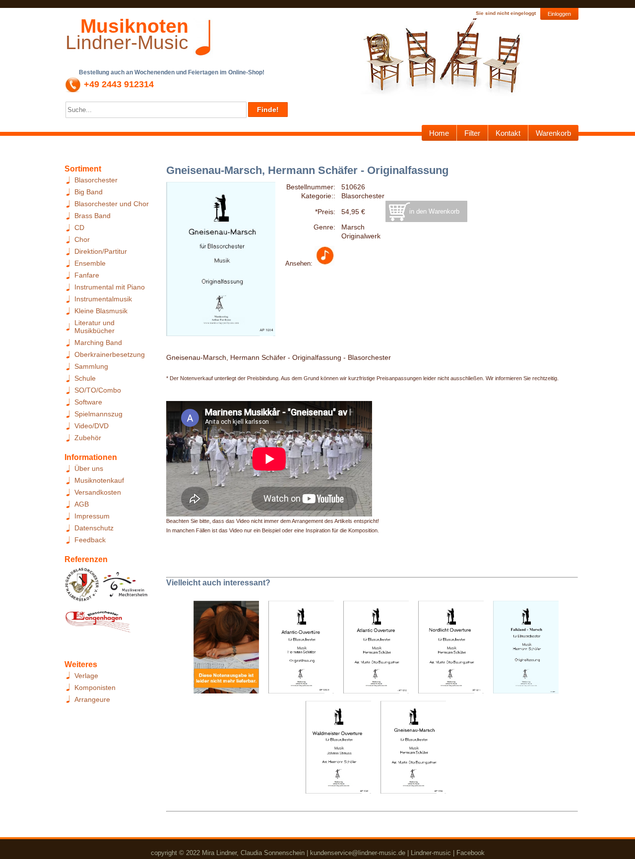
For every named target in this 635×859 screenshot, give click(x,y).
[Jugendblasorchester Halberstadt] (82, 587)
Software (88, 402)
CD (79, 227)
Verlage (86, 676)
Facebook (470, 853)
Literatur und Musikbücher (94, 327)
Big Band (88, 192)
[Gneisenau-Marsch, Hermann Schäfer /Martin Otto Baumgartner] (409, 750)
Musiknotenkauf (99, 480)
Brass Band (92, 216)
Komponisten (95, 687)
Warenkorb (553, 133)
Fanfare (86, 275)
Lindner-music (431, 853)
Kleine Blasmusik (100, 311)
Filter (472, 133)
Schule (85, 378)
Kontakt (508, 133)
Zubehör (87, 438)
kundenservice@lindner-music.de (357, 853)
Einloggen (559, 14)
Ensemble (90, 263)
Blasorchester (96, 180)
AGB (81, 504)
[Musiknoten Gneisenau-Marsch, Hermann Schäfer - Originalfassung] (324, 263)
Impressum (92, 516)
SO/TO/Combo (97, 390)
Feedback (90, 540)
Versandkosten (97, 492)
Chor (82, 239)
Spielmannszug (98, 414)
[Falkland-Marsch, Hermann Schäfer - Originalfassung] (522, 650)
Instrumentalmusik (103, 299)
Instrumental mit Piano (109, 287)
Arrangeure (92, 699)
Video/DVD (91, 426)
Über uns (88, 468)
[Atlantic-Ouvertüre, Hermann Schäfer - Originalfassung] (297, 650)
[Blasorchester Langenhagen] (97, 624)
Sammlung (91, 366)
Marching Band (98, 342)
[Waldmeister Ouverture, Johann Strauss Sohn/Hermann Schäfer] (334, 750)
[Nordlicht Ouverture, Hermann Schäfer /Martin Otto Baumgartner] (447, 650)
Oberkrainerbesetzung (109, 354)
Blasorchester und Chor (111, 204)
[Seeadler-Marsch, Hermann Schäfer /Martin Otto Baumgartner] (222, 650)
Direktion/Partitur (100, 251)
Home (439, 133)
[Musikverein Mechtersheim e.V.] (125, 587)
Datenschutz (94, 528)
